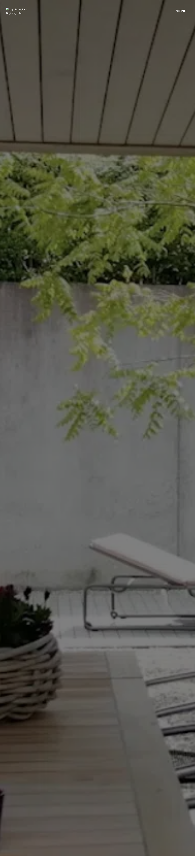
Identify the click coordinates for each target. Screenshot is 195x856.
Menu (181, 11)
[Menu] (171, 11)
